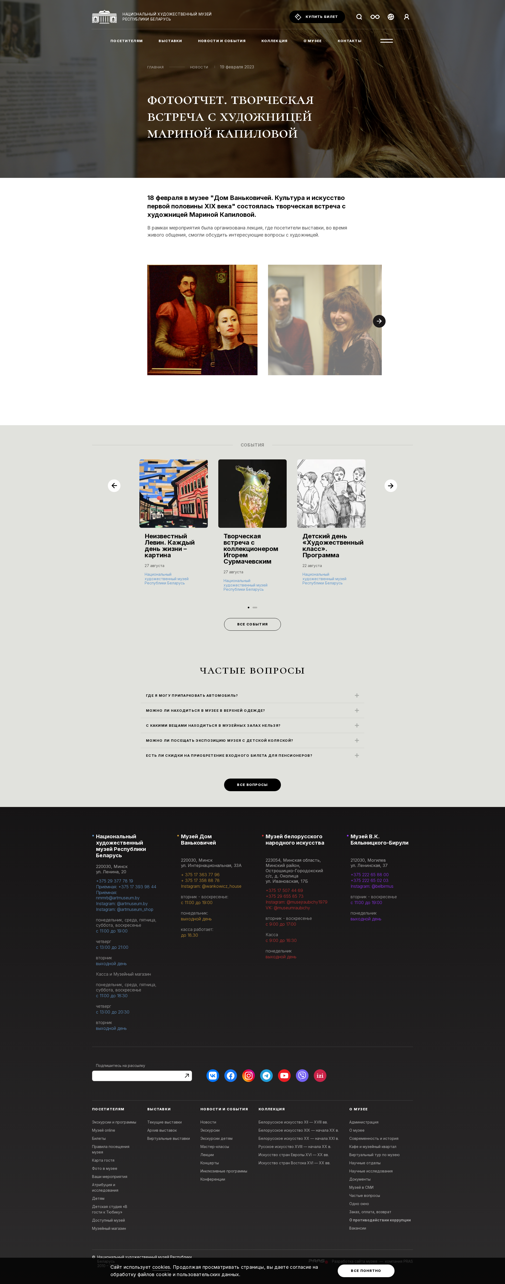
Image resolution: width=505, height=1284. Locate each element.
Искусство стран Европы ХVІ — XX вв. (294, 1154)
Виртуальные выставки (168, 1138)
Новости (199, 67)
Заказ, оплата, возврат (370, 1212)
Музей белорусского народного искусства (295, 839)
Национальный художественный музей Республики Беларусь (121, 846)
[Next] (379, 321)
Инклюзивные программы (223, 1171)
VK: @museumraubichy (288, 907)
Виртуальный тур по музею (374, 1154)
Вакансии (357, 1228)
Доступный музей (108, 1220)
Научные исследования (371, 1171)
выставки (170, 41)
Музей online (103, 1130)
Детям (98, 1198)
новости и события (222, 41)
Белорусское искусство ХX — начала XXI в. (299, 1138)
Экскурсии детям (216, 1138)
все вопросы (252, 785)
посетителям (126, 41)
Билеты (99, 1138)
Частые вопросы (364, 1195)
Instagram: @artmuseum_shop (124, 909)
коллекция (274, 41)
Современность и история (373, 1138)
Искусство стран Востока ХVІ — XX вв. (294, 1163)
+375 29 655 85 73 (285, 896)
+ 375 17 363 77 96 (200, 874)
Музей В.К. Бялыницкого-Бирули (379, 839)
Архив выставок (162, 1130)
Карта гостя (103, 1160)
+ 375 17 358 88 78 (200, 880)
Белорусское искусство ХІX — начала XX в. (299, 1130)
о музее (313, 41)
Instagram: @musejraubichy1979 (296, 902)
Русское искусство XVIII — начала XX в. (295, 1146)
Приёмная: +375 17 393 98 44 (126, 886)
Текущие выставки (164, 1122)
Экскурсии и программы (114, 1122)
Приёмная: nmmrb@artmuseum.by (118, 895)
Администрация (363, 1122)
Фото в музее (104, 1168)
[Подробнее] (173, 527)
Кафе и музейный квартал (372, 1146)
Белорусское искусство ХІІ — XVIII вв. (293, 1122)
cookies (161, 1267)
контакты (350, 41)
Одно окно (359, 1203)
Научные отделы (365, 1163)
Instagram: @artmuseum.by (122, 903)
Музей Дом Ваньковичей (198, 839)
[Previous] (114, 485)
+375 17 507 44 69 (284, 890)
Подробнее (158, 582)
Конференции (212, 1179)
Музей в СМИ (361, 1187)
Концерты (209, 1163)
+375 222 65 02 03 (369, 880)
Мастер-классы (214, 1146)
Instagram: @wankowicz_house (211, 886)
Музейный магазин (109, 1228)
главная (155, 67)
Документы (360, 1179)
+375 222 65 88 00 (370, 874)
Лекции (207, 1154)
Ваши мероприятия (109, 1176)
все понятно (366, 1270)
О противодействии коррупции (380, 1220)
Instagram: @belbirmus (372, 886)
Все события (252, 624)
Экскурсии (210, 1130)
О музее (357, 1130)
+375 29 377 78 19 (114, 881)
